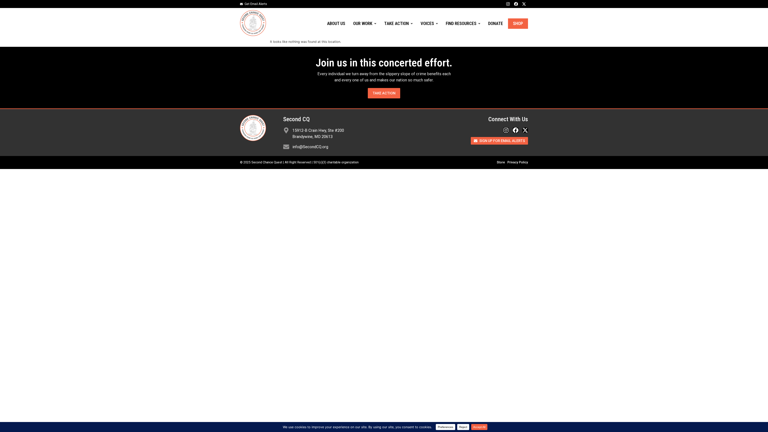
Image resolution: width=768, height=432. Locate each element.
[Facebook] (516, 4)
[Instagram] (508, 4)
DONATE (495, 23)
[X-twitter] (524, 4)
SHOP (518, 23)
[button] (364, 23)
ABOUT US (336, 23)
